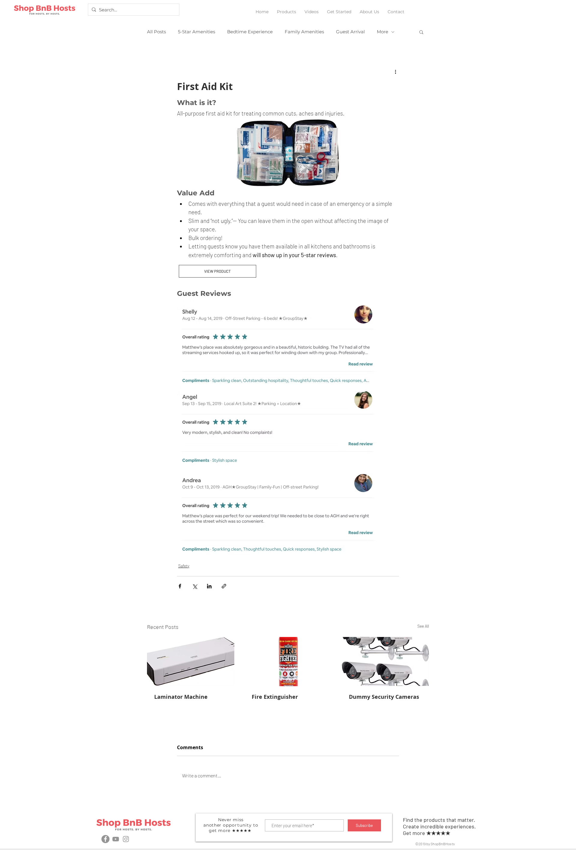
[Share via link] (224, 586)
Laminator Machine (181, 697)
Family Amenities (304, 32)
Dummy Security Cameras (384, 697)
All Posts (156, 32)
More (382, 32)
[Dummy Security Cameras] (385, 661)
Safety (183, 565)
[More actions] (395, 71)
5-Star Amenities (196, 32)
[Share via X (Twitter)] (194, 586)
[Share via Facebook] (180, 586)
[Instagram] (126, 839)
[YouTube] (116, 839)
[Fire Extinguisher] (288, 661)
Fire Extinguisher (275, 697)
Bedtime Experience (250, 32)
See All (423, 626)
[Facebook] (105, 839)
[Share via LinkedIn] (209, 586)
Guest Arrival (350, 32)
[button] (286, 9)
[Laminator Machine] (190, 661)
